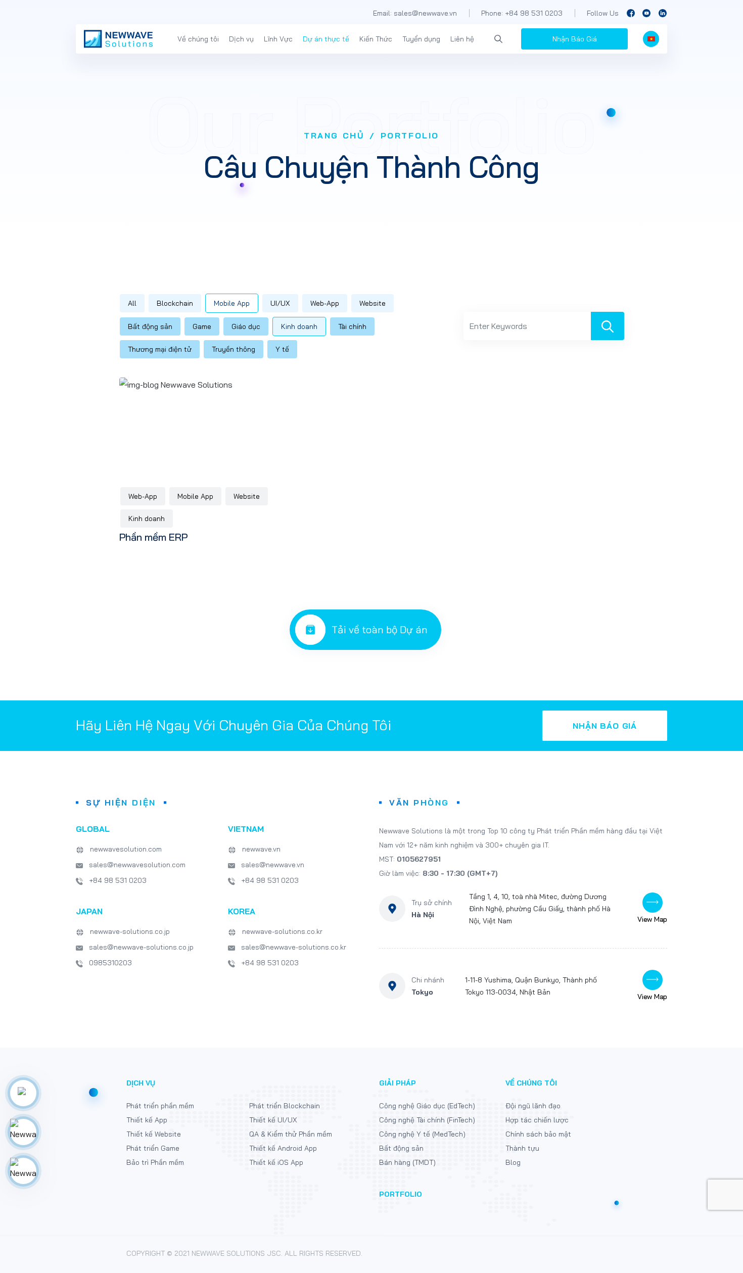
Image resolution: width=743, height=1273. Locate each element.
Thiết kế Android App (283, 1148)
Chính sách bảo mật (538, 1134)
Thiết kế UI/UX (273, 1119)
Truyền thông (233, 349)
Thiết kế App (146, 1119)
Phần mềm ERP (153, 537)
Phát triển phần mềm (160, 1105)
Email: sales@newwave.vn (415, 13)
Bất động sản (150, 326)
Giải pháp (397, 1083)
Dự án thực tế (326, 38)
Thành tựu (522, 1148)
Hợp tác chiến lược (537, 1119)
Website (372, 303)
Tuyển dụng (421, 38)
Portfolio (400, 1194)
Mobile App (232, 303)
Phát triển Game (152, 1148)
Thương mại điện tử (160, 349)
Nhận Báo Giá (574, 38)
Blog (513, 1162)
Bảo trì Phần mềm (155, 1162)
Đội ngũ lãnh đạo (533, 1105)
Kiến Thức (375, 38)
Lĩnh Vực (278, 38)
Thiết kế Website (153, 1134)
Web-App (324, 303)
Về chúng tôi (198, 38)
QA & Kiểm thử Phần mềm (290, 1134)
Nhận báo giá (605, 726)
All (132, 303)
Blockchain (175, 303)
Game (202, 326)
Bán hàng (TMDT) (407, 1162)
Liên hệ (462, 38)
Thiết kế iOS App (276, 1162)
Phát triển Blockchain (284, 1105)
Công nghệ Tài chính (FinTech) (427, 1119)
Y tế (282, 349)
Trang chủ (334, 135)
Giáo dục (245, 326)
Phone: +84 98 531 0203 (522, 13)
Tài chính (352, 326)
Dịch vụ (241, 38)
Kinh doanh (299, 326)
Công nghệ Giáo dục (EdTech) (427, 1105)
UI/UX (280, 303)
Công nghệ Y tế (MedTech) (422, 1134)
